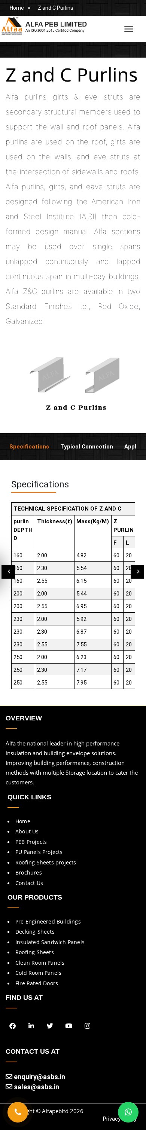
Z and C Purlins (55, 7)
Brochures (28, 872)
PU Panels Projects (39, 851)
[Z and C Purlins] (73, 383)
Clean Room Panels (39, 962)
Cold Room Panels (38, 972)
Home (17, 7)
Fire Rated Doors (36, 983)
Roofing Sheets (34, 952)
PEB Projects (31, 841)
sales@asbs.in (35, 1087)
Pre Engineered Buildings (48, 921)
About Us (27, 831)
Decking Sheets (35, 931)
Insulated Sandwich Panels (50, 942)
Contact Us (29, 882)
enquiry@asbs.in (38, 1077)
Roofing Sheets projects (45, 862)
